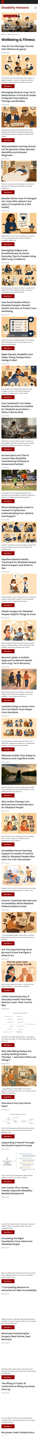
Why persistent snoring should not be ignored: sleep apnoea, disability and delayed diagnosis (18, 151)
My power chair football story (17, 1432)
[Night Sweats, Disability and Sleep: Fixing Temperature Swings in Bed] (19, 376)
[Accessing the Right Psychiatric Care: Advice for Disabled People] (19, 1260)
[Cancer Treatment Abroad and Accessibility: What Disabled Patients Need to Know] (19, 922)
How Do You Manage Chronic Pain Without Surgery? (16, 28)
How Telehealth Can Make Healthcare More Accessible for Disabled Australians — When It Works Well (17, 408)
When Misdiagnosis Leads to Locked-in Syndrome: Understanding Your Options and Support (17, 512)
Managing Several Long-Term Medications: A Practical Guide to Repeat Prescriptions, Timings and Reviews (18, 97)
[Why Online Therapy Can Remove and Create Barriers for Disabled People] (19, 823)
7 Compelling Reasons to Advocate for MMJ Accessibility (19, 1289)
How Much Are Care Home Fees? (16, 1105)
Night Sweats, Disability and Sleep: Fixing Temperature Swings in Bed (17, 357)
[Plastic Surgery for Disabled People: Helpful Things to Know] (19, 630)
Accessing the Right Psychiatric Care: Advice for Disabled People (17, 1241)
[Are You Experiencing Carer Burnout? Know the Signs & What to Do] (19, 971)
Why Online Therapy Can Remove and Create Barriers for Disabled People (17, 804)
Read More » (8, 86)
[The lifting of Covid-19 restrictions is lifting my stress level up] (19, 1405)
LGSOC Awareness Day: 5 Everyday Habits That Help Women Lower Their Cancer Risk (16, 1001)
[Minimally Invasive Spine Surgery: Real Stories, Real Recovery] (19, 1356)
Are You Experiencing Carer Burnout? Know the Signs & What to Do (16, 952)
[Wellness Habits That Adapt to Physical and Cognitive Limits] (19, 774)
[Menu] (36, 8)
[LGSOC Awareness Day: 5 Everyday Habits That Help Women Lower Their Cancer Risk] (19, 1022)
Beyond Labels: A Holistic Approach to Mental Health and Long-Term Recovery (16, 660)
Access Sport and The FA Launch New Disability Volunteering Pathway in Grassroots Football (15, 460)
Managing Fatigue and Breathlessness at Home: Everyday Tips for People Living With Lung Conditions (18, 255)
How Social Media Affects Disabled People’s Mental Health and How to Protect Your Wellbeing (19, 307)
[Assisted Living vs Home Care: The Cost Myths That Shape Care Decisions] (19, 728)
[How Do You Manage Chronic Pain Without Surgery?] (19, 22)
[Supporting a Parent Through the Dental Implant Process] (19, 1162)
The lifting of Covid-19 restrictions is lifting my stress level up (18, 1386)
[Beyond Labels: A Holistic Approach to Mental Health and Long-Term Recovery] (19, 679)
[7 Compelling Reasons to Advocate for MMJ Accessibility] (19, 1306)
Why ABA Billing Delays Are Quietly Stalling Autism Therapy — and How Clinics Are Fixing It (18, 1056)
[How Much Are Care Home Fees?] (19, 1119)
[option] (19, 22)
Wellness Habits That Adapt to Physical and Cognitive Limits (18, 757)
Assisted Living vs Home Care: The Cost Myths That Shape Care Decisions (18, 709)
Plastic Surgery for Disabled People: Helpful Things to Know (18, 613)
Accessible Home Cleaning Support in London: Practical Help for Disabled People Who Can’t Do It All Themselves (18, 855)
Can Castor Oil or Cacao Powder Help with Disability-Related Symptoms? (17, 1190)
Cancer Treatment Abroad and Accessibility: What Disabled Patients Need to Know (19, 903)
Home (5, 34)
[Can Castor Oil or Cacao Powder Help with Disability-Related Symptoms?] (19, 1210)
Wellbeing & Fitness (10, 16)
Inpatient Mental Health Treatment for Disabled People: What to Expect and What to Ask (19, 564)
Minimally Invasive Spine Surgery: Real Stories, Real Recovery (15, 1336)
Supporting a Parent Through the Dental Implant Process (17, 1144)
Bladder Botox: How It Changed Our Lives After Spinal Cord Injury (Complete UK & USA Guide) (18, 203)
